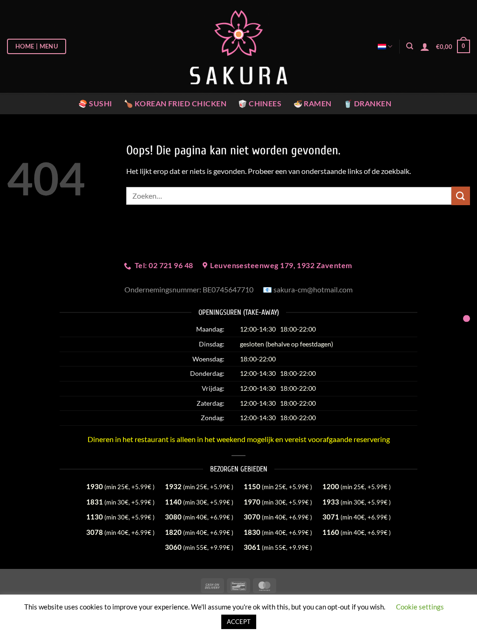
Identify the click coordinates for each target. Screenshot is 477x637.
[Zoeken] (409, 46)
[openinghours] (466, 318)
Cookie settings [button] (420, 606)
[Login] (424, 46)
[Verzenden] (460, 196)
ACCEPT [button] (239, 621)
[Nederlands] (385, 46)
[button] (453, 47)
